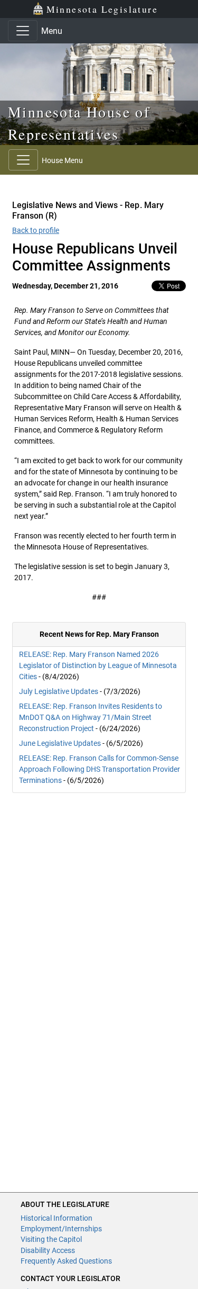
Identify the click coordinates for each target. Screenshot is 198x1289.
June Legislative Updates (60, 743)
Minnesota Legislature (102, 9)
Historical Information (56, 1218)
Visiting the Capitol (51, 1239)
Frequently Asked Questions (66, 1261)
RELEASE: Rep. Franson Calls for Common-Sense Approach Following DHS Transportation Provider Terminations (99, 769)
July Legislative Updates (58, 691)
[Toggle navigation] (22, 30)
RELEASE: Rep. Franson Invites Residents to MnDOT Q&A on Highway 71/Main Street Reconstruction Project (90, 717)
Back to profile (35, 230)
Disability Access (48, 1250)
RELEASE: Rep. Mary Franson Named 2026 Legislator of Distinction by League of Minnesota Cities (98, 665)
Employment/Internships (61, 1228)
